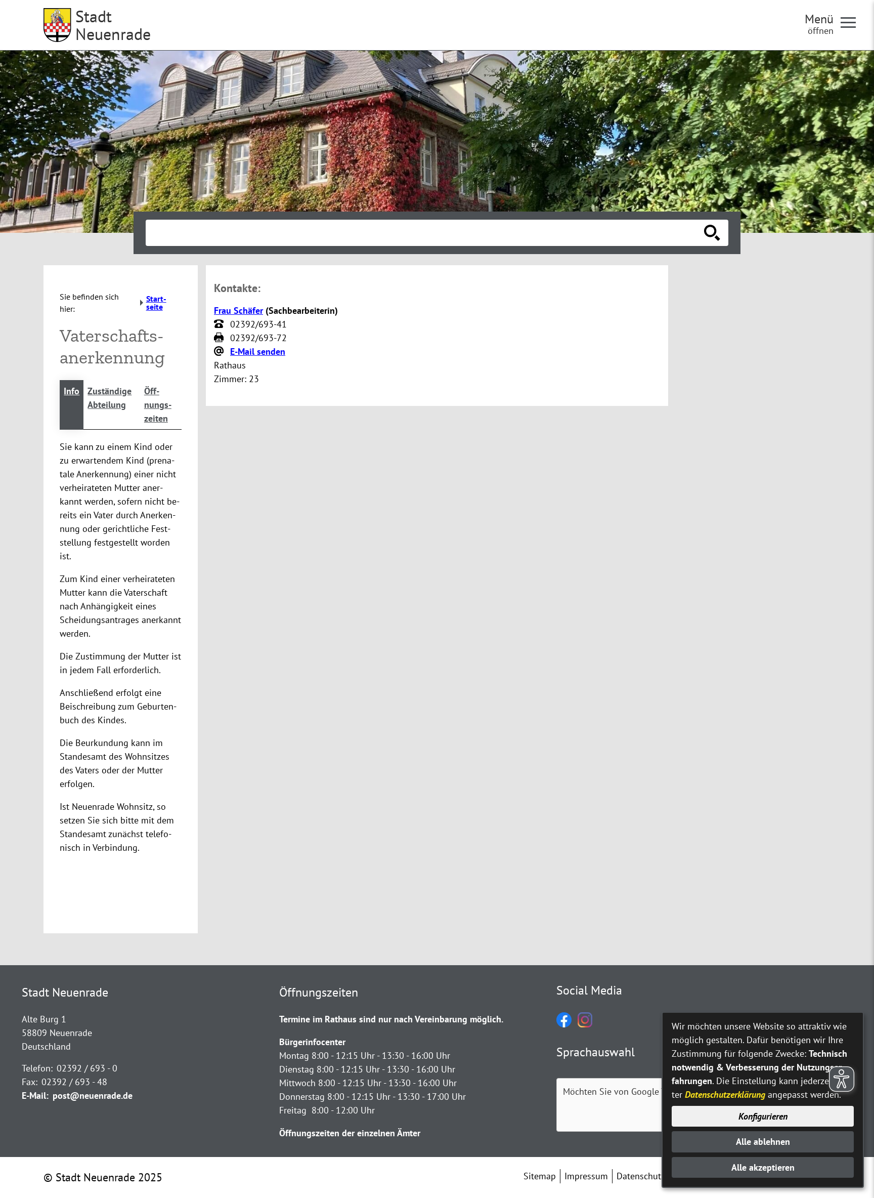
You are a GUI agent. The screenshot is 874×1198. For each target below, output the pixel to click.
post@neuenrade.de (93, 1095)
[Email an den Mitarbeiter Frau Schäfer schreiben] (220, 352)
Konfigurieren (763, 1116)
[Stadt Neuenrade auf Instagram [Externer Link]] (585, 1024)
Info (71, 391)
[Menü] (852, 21)
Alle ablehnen (763, 1141)
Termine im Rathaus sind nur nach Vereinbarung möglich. (391, 1019)
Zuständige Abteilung (110, 397)
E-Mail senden (257, 351)
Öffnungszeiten (157, 404)
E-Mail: (35, 1095)
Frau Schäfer (238, 310)
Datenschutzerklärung (725, 1094)
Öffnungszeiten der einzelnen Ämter (349, 1133)
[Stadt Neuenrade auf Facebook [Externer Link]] (564, 1024)
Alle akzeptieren (763, 1167)
